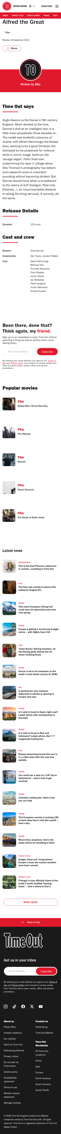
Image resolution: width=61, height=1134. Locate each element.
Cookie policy (11, 1072)
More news (30, 902)
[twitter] (32, 1006)
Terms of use (10, 1087)
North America (43, 1078)
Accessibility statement (10, 1080)
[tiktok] (14, 1006)
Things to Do (17, 16)
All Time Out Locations (42, 1053)
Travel (46, 16)
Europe (39, 1073)
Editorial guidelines (14, 1051)
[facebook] (23, 1006)
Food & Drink (33, 16)
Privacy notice (11, 1056)
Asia (38, 1067)
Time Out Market (44, 1033)
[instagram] (6, 1006)
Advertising (41, 1027)
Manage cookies (12, 1103)
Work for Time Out (13, 1045)
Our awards (10, 1039)
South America (43, 1084)
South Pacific (42, 1090)
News (5, 16)
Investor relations (13, 1033)
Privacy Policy (17, 363)
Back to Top (33, 922)
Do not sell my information (11, 1064)
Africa (38, 1061)
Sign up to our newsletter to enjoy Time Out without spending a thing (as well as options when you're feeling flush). (30, 340)
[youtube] (41, 1006)
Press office (10, 1027)
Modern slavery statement (12, 1095)
